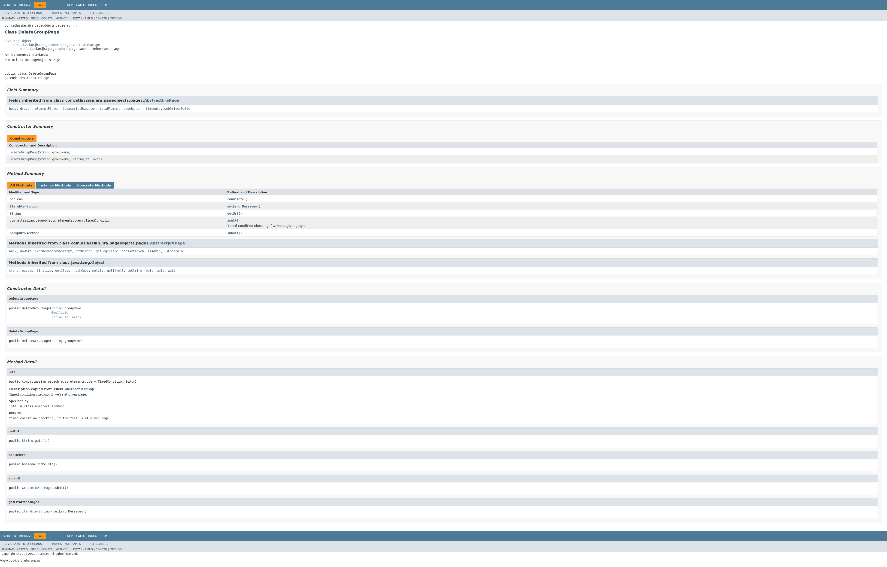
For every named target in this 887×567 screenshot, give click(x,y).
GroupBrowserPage (24, 233)
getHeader (84, 251)
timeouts (153, 108)
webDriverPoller (178, 108)
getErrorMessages (242, 206)
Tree (60, 5)
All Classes (99, 13)
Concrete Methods (94, 185)
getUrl (232, 213)
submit (232, 233)
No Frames (73, 13)
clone (13, 270)
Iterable (17, 206)
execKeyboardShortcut (53, 251)
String (44, 152)
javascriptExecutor (79, 108)
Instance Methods (54, 185)
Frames (56, 13)
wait (149, 270)
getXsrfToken (133, 251)
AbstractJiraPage (34, 78)
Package (25, 5)
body (12, 108)
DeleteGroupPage (23, 152)
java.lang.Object (18, 41)
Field (34, 18)
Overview (8, 5)
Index (92, 5)
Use (51, 5)
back (12, 251)
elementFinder (47, 108)
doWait (25, 251)
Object (98, 262)
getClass (62, 270)
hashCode (81, 270)
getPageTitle (107, 251)
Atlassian (42, 553)
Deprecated (76, 5)
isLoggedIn (173, 251)
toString (134, 270)
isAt (231, 220)
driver (25, 108)
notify (97, 270)
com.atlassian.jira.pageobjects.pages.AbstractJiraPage (56, 45)
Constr (47, 18)
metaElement (110, 108)
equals (27, 270)
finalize (44, 270)
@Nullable (60, 312)
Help (103, 5)
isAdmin (154, 251)
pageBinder (133, 108)
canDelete (235, 199)
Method (61, 18)
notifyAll (115, 270)
